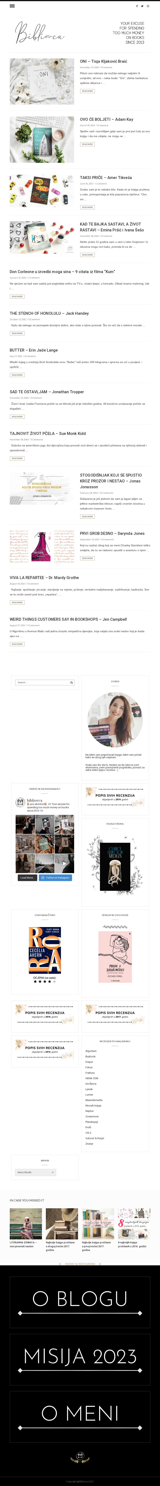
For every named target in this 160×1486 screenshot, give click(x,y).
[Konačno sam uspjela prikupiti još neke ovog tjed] (45, 844)
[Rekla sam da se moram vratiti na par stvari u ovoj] (25, 824)
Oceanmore (92, 1116)
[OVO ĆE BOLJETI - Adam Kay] (42, 139)
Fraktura (90, 1072)
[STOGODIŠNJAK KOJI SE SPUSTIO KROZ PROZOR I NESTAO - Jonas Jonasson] (42, 488)
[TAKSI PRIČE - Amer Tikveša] (42, 190)
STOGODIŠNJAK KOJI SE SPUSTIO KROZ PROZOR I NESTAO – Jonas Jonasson (111, 481)
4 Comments (107, 539)
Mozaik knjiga (93, 1105)
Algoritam (91, 1051)
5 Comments (37, 439)
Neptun (89, 1111)
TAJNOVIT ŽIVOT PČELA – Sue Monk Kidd (48, 433)
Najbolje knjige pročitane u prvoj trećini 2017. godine (96, 1246)
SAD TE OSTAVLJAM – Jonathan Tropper (47, 392)
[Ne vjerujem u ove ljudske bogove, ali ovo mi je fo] (64, 863)
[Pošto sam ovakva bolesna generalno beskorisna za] (64, 824)
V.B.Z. (88, 1132)
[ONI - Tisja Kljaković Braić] (42, 81)
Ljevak (89, 1089)
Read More (87, 91)
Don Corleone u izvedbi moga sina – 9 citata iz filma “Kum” (62, 271)
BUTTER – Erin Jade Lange (34, 350)
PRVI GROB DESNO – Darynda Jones (112, 533)
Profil (88, 1127)
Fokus (88, 1067)
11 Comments (106, 493)
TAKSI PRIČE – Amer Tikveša (106, 177)
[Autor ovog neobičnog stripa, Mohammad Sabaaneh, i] (45, 824)
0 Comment (106, 67)
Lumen (89, 1094)
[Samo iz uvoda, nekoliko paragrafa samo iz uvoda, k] (25, 863)
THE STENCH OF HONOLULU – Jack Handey (49, 313)
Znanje (89, 1143)
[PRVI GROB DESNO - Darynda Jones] (42, 546)
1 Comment (101, 183)
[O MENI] (115, 719)
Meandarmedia (93, 1100)
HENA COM (91, 1078)
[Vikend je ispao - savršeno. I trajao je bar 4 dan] (45, 863)
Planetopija (91, 1121)
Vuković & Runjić (94, 1138)
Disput (89, 1061)
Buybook (90, 1056)
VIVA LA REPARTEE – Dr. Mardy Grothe (44, 577)
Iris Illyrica (90, 1083)
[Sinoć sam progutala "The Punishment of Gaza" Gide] (64, 844)
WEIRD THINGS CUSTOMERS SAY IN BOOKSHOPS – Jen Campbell (68, 619)
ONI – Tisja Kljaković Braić (103, 61)
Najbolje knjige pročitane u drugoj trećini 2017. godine (60, 1246)
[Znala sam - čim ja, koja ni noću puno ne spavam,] (25, 844)
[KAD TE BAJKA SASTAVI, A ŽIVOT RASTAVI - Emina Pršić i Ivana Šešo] (42, 237)
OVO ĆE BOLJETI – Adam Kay (106, 119)
